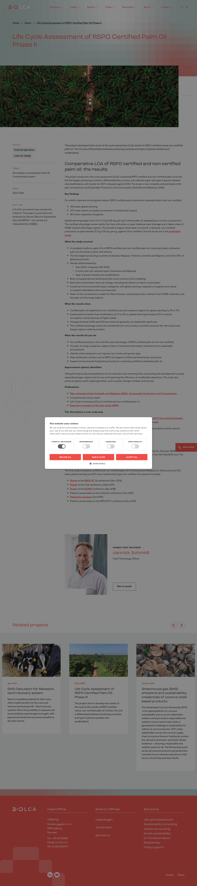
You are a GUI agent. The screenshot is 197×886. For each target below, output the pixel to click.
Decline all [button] (65, 457)
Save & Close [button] (98, 457)
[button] (98, 464)
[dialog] (98, 443)
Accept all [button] (131, 457)
